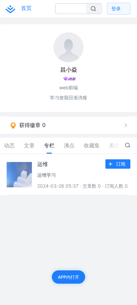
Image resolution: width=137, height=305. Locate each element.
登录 (116, 8)
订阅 (120, 164)
